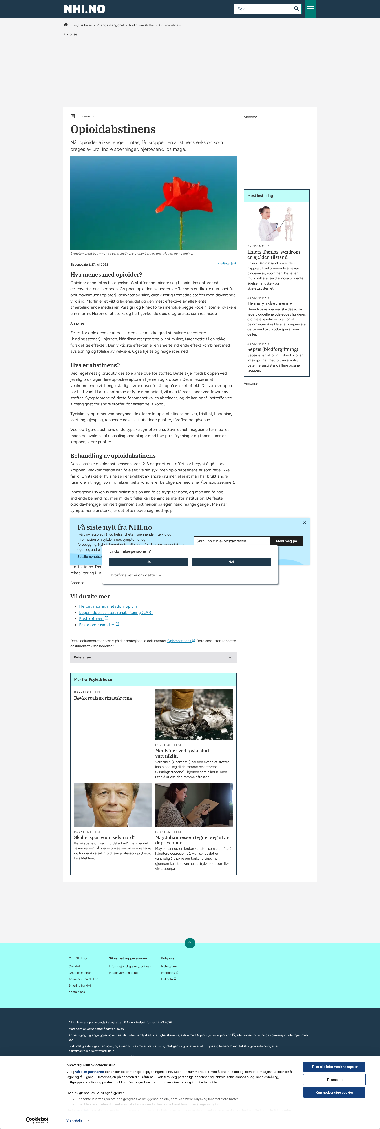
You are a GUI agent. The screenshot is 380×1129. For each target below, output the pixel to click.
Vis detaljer (75, 1120)
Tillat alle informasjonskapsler (335, 1067)
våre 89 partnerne (89, 1072)
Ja (149, 562)
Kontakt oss (77, 992)
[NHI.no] (65, 25)
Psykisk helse (82, 25)
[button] (310, 9)
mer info (83, 1110)
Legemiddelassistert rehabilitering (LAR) (116, 612)
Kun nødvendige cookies (335, 1092)
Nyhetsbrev (169, 966)
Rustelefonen (91, 618)
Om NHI (74, 966)
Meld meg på (286, 541)
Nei (231, 562)
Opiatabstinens (179, 641)
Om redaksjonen (80, 973)
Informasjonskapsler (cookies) (130, 966)
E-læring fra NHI (80, 985)
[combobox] (259, 8)
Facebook (168, 973)
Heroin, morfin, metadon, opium (108, 606)
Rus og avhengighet (110, 25)
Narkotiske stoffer (141, 25)
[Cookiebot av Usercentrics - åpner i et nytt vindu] (37, 1120)
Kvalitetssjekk (227, 263)
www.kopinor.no (220, 1035)
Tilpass (332, 1080)
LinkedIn (167, 979)
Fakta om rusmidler (96, 624)
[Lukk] (304, 523)
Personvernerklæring (123, 973)
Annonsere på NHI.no (83, 979)
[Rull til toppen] (190, 943)
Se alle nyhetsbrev (92, 556)
